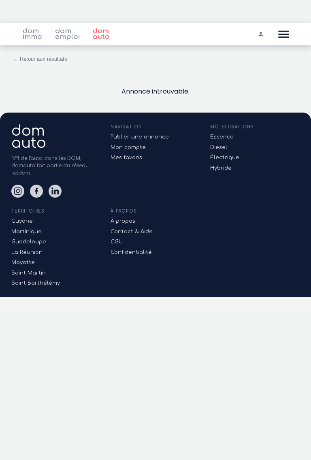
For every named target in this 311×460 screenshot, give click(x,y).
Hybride (221, 168)
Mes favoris (126, 157)
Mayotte (23, 262)
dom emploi (67, 34)
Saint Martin (28, 273)
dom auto (101, 34)
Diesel (218, 147)
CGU (117, 242)
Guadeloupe (28, 242)
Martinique (26, 231)
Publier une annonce (140, 137)
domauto (28, 137)
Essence (222, 137)
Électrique (224, 157)
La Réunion (27, 252)
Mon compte (128, 147)
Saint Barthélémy (35, 283)
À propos (123, 221)
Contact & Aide (132, 231)
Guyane (22, 221)
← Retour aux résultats (40, 59)
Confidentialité (131, 252)
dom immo (32, 34)
